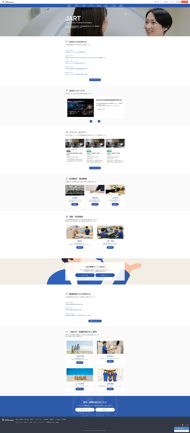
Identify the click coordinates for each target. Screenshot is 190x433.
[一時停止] (94, 121)
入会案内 (30, 422)
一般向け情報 (46, 419)
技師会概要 (64, 419)
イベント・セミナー (38, 419)
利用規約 (57, 422)
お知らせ (31, 419)
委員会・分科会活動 (19, 419)
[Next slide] (99, 121)
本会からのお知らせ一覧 (95, 79)
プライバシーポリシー (41, 422)
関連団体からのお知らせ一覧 (95, 321)
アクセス (35, 422)
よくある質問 (57, 419)
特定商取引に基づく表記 (50, 422)
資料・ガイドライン (85, 409)
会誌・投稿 (26, 419)
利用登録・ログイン (105, 275)
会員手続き (52, 419)
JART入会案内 (184, 1)
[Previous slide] (91, 121)
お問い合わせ (166, 1)
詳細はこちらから (101, 109)
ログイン (172, 1)
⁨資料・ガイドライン (158, 1)
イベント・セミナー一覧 (95, 168)
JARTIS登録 (178, 1)
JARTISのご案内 (85, 275)
